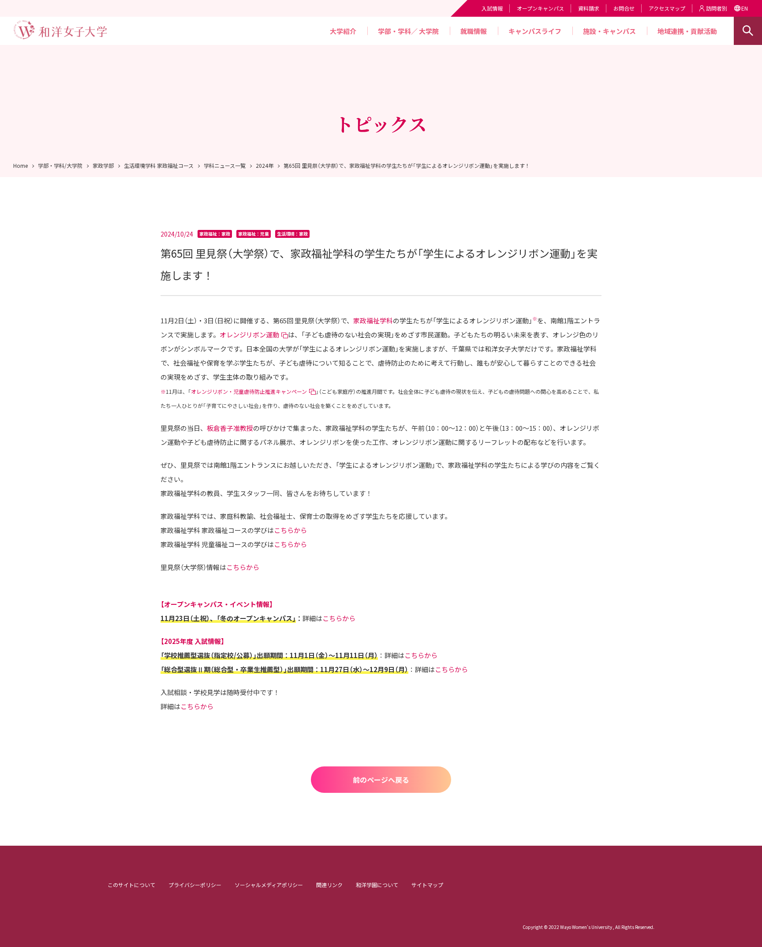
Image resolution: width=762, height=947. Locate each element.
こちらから (290, 530)
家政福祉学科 (373, 320)
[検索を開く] (748, 31)
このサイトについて (131, 884)
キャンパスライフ (534, 31)
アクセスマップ (667, 8)
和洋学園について (377, 884)
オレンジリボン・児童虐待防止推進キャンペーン (249, 391)
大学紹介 (343, 31)
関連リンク (329, 884)
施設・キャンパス (609, 31)
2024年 (264, 165)
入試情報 (492, 8)
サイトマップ (427, 884)
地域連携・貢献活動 (687, 31)
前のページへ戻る (381, 779)
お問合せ (624, 8)
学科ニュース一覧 (225, 165)
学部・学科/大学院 (60, 165)
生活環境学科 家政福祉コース (159, 165)
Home (20, 165)
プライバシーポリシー (194, 884)
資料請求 (588, 8)
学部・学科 (394, 31)
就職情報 (473, 31)
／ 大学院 (425, 31)
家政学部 (103, 165)
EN (744, 8)
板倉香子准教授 (230, 428)
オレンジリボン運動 (249, 334)
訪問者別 (716, 8)
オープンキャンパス (540, 8)
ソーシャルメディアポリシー (269, 884)
